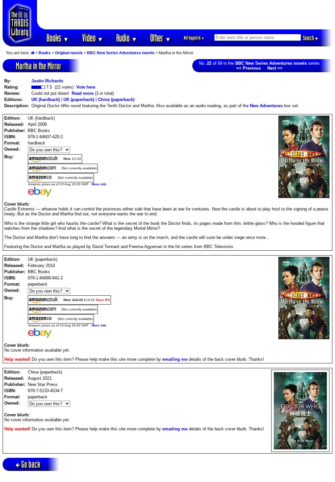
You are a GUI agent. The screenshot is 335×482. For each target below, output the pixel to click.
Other (160, 37)
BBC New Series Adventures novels (120, 53)
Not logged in (194, 38)
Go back (30, 464)
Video (92, 37)
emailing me (174, 359)
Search (309, 38)
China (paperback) (116, 99)
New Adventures (266, 105)
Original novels (69, 53)
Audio (126, 37)
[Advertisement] (185, 14)
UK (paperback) (78, 99)
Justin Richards (47, 80)
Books (57, 37)
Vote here (85, 87)
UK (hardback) (45, 99)
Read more (83, 93)
